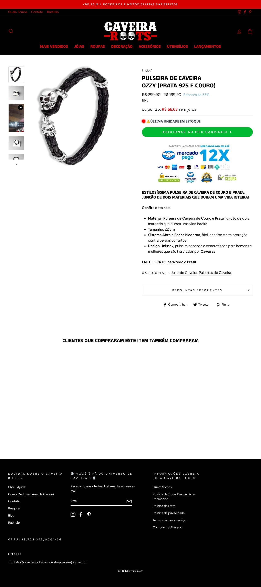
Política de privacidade (169, 513)
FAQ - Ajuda (16, 487)
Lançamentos (207, 47)
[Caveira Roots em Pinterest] (88, 514)
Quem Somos (17, 12)
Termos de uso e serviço (169, 520)
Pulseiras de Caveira (215, 272)
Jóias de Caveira (184, 272)
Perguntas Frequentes (197, 290)
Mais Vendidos (54, 47)
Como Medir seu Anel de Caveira (31, 494)
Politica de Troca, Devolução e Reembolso (174, 496)
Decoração (122, 47)
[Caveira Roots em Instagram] (73, 514)
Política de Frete (164, 506)
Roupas (97, 47)
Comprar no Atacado (167, 527)
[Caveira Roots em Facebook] (81, 514)
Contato (37, 12)
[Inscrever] (129, 501)
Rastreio (53, 12)
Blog (11, 515)
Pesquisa (14, 508)
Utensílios (177, 47)
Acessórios (150, 47)
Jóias (79, 47)
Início (146, 70)
